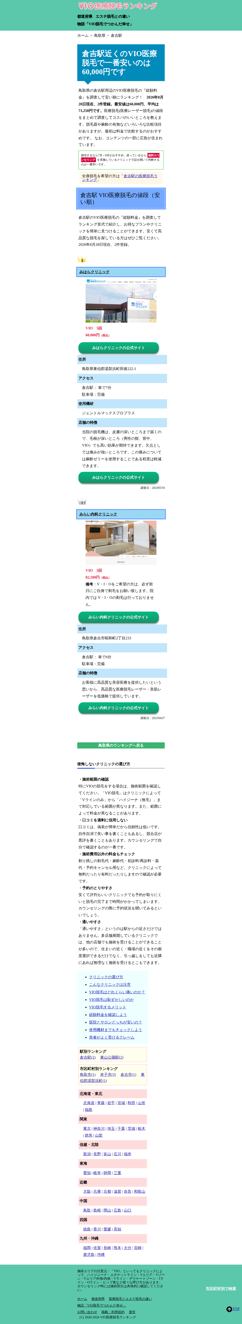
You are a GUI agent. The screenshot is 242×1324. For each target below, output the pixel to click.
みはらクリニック (94, 272)
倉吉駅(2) (87, 1057)
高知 (117, 1229)
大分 (127, 1248)
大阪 (87, 1191)
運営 (132, 1312)
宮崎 (138, 1248)
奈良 (127, 1191)
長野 (97, 1154)
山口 (127, 1210)
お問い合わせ (87, 1312)
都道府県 (84, 16)
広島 (117, 1210)
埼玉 (111, 1129)
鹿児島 (89, 1255)
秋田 (131, 1103)
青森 (101, 1103)
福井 (127, 1154)
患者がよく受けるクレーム (111, 1037)
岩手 (111, 1103)
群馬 (88, 1135)
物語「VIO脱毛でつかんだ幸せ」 (105, 24)
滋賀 (117, 1191)
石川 (117, 1154)
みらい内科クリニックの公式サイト (118, 617)
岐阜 (97, 1173)
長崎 (107, 1248)
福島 (88, 1110)
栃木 (141, 1129)
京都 (107, 1191)
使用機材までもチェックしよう (115, 1030)
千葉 (121, 1129)
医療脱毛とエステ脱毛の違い (130, 1299)
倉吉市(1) (128, 1075)
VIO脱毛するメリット (107, 1007)
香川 (97, 1229)
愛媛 (107, 1229)
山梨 (99, 1135)
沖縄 (101, 1255)
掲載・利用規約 (113, 1312)
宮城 (121, 1103)
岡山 (107, 1210)
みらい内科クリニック (98, 514)
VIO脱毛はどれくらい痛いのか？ (117, 992)
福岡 (87, 1248)
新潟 (87, 1154)
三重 (117, 1173)
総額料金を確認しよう (108, 1015)
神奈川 (99, 1129)
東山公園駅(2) (111, 1057)
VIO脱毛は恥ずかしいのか (111, 1000)
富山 (107, 1154)
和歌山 (139, 1191)
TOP (236, 1309)
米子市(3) (108, 1075)
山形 (141, 1103)
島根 (97, 1210)
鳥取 (87, 1210)
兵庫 (97, 1191)
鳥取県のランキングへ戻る (121, 745)
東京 (87, 1129)
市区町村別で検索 (221, 1289)
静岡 (107, 1173)
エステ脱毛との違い (113, 16)
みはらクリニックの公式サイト (118, 348)
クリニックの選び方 (106, 977)
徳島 (87, 1229)
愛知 (87, 1173)
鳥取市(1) (87, 1075)
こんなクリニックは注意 (110, 985)
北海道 (89, 1103)
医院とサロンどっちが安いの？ (115, 1022)
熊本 (117, 1248)
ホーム (82, 1299)
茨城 (131, 1129)
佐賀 (97, 1248)
